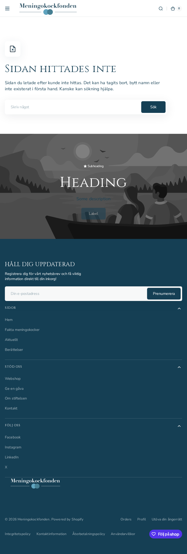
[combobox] (86, 107)
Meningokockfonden (34, 519)
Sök (153, 107)
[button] (7, 8)
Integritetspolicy (18, 534)
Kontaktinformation (52, 534)
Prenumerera (164, 293)
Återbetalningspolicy (88, 534)
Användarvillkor (123, 534)
